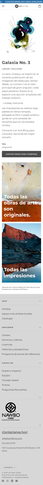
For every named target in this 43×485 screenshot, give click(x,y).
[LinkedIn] (12, 481)
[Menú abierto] (5, 6)
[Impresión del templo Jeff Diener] (21, 253)
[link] (21, 154)
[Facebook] (3, 481)
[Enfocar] (21, 33)
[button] (21, 301)
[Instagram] (7, 481)
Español (8, 467)
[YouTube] (17, 481)
